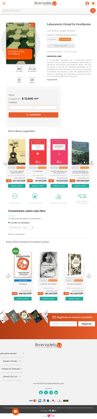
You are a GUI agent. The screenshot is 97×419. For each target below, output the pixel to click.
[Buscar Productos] (93, 10)
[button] (48, 223)
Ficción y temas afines (61, 46)
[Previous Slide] (5, 162)
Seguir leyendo (52, 80)
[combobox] (48, 10)
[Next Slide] (91, 162)
